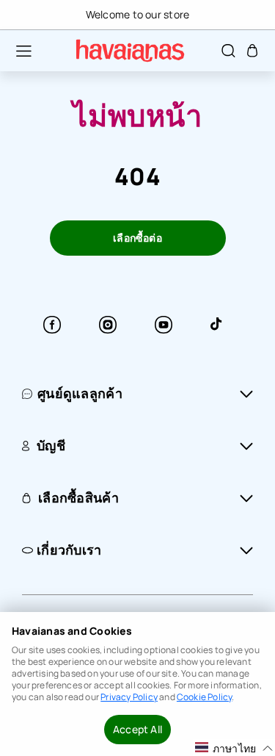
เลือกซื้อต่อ (137, 238)
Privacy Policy (129, 697)
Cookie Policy (204, 697)
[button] (16, 50)
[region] (137, 14)
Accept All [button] (137, 729)
